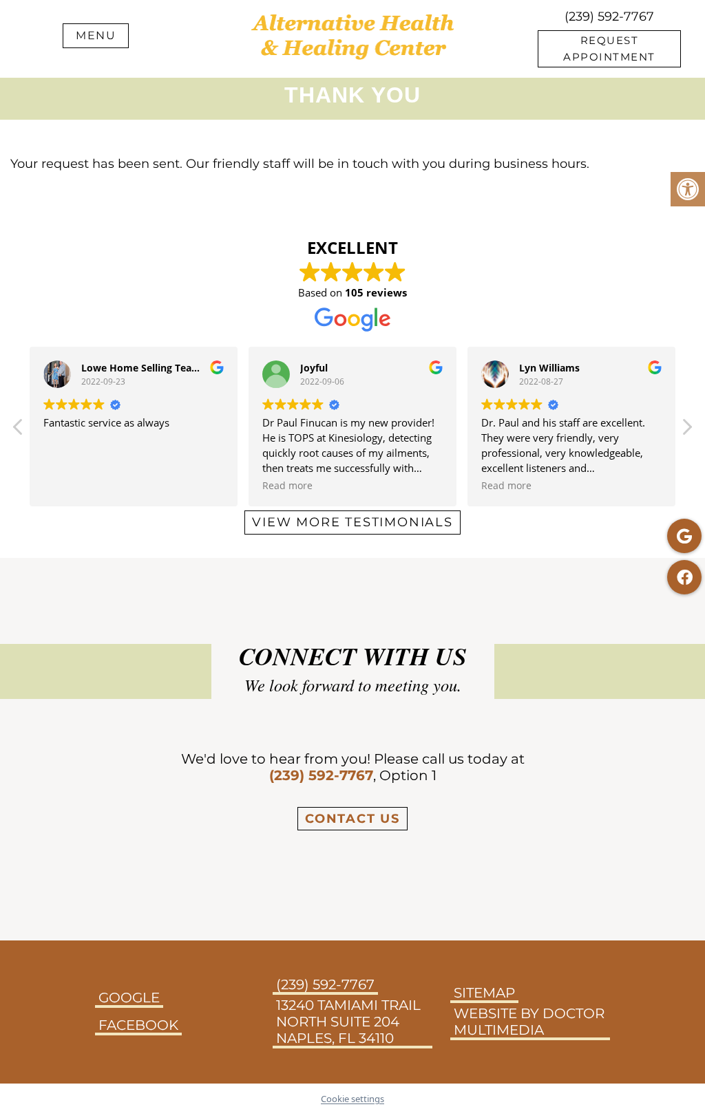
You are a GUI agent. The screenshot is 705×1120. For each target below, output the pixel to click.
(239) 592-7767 (609, 16)
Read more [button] (287, 486)
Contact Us (352, 818)
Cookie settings (352, 1098)
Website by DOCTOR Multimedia (529, 1021)
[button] (686, 430)
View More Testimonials (352, 522)
